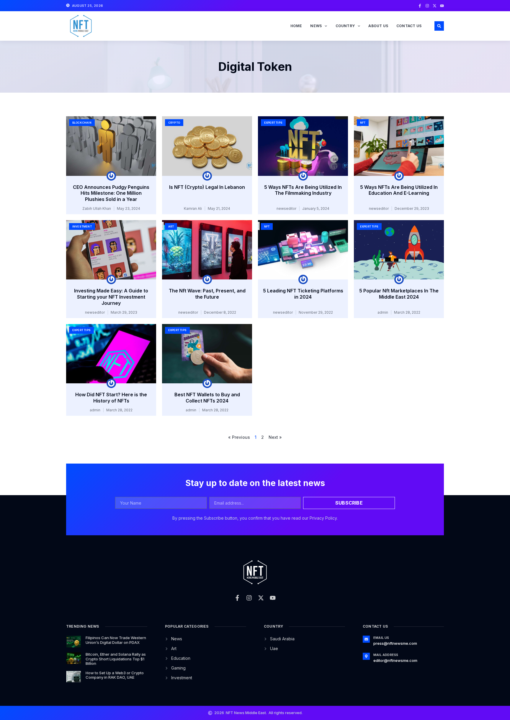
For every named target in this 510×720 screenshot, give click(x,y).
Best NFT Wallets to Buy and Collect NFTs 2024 (207, 398)
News (316, 26)
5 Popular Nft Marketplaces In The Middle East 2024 (399, 294)
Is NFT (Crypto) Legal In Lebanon (207, 187)
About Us (378, 26)
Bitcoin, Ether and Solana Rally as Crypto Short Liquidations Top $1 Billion (116, 659)
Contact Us (408, 26)
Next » (275, 437)
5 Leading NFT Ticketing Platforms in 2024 (303, 294)
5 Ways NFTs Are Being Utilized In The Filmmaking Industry (303, 190)
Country (345, 26)
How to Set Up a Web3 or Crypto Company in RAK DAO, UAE (115, 675)
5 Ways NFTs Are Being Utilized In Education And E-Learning (399, 190)
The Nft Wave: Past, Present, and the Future (207, 294)
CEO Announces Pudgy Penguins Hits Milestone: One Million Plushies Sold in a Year (111, 193)
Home (296, 26)
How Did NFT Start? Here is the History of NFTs (111, 398)
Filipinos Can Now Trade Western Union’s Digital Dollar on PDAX (116, 640)
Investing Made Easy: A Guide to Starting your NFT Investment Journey (111, 297)
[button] (439, 26)
